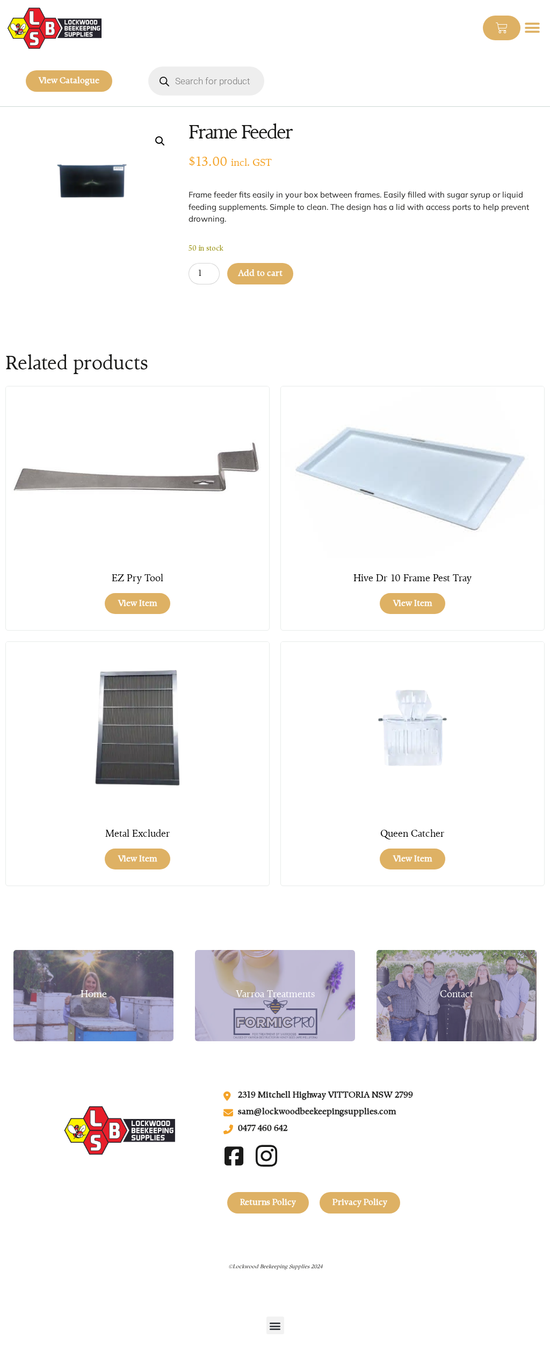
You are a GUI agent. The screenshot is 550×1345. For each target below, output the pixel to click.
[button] (532, 28)
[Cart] (501, 28)
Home (94, 995)
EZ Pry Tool (137, 579)
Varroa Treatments (275, 995)
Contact (456, 995)
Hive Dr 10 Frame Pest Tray (412, 579)
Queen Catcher (412, 834)
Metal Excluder (137, 834)
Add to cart (260, 273)
